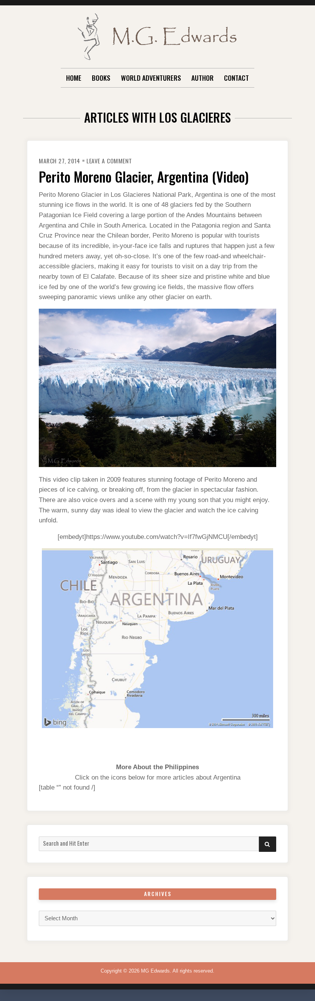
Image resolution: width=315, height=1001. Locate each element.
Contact (236, 78)
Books (101, 78)
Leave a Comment (109, 160)
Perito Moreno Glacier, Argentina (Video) (144, 176)
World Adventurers (151, 78)
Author (202, 78)
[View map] (157, 638)
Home (73, 78)
